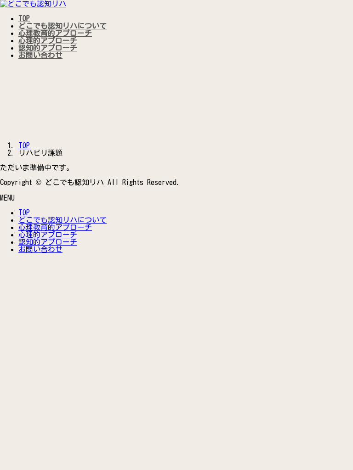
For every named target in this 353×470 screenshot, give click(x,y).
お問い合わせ (40, 249)
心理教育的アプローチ (55, 227)
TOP (24, 212)
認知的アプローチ (47, 242)
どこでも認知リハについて (62, 220)
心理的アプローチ (47, 234)
